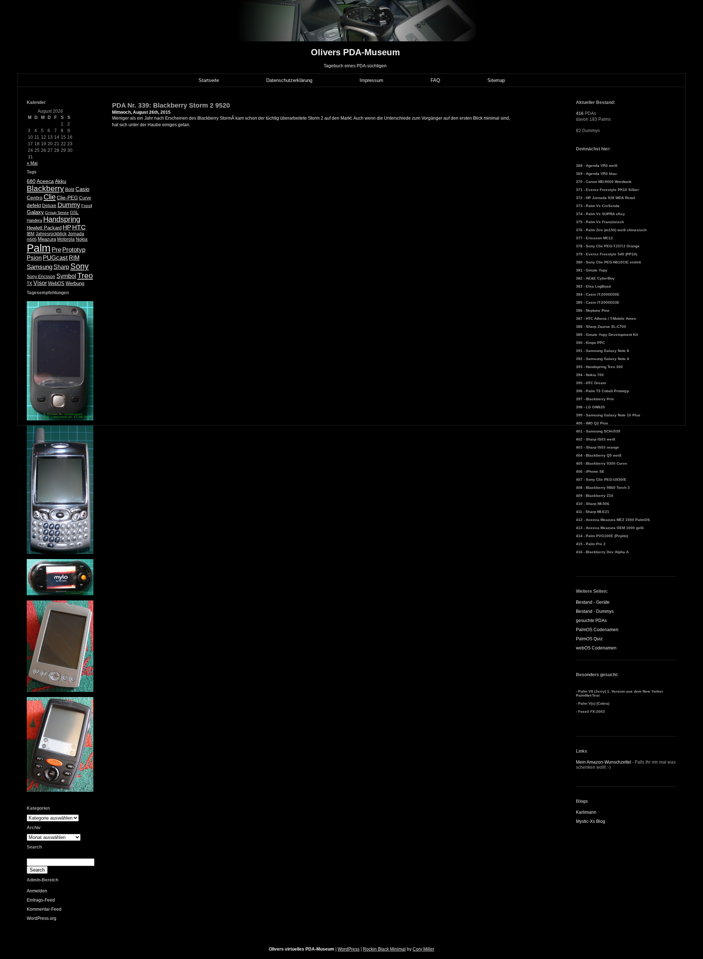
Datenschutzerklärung (289, 80)
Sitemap (496, 80)
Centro (34, 198)
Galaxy (35, 212)
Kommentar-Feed (44, 909)
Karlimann (586, 812)
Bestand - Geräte (593, 602)
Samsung (39, 266)
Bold (69, 189)
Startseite (208, 80)
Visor (40, 283)
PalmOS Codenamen (597, 629)
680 (31, 181)
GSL (74, 212)
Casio (82, 189)
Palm (39, 248)
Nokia (82, 239)
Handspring (61, 219)
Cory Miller (423, 949)
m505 (32, 239)
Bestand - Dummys (595, 611)
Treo (85, 275)
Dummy (68, 205)
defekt (34, 205)
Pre (56, 249)
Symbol (66, 276)
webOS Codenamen (596, 648)
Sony (79, 266)
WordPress (349, 949)
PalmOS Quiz (589, 638)
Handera (34, 220)
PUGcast (55, 257)
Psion (34, 258)
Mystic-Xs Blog (590, 821)
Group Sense (57, 212)
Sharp (61, 267)
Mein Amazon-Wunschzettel (603, 762)
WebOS (56, 283)
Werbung (75, 283)
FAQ (435, 80)
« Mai (32, 163)
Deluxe (49, 205)
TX (29, 283)
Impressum (371, 80)
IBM (30, 233)
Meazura (47, 239)
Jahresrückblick (51, 233)
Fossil (86, 205)
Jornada (76, 233)
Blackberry (45, 188)
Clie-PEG (67, 198)
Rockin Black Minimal (384, 949)
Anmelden (37, 891)
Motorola (66, 239)
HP (67, 227)
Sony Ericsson (41, 276)
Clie (50, 197)
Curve (85, 198)
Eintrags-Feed (41, 900)
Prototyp (73, 249)
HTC (79, 227)
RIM (74, 258)
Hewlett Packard (44, 228)
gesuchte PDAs (591, 620)
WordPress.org (41, 918)
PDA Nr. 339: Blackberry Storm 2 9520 (171, 105)
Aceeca (45, 181)
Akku (60, 181)
